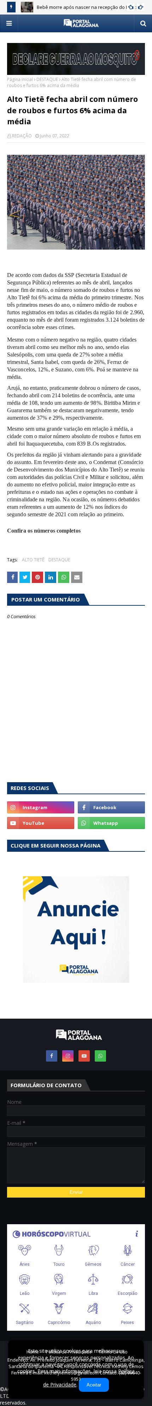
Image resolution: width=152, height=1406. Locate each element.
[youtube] (40, 823)
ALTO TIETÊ (33, 560)
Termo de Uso (113, 1352)
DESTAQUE (47, 79)
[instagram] (40, 807)
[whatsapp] (111, 823)
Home (33, 1352)
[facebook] (111, 807)
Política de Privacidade (69, 1352)
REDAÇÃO (22, 136)
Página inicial (20, 79)
